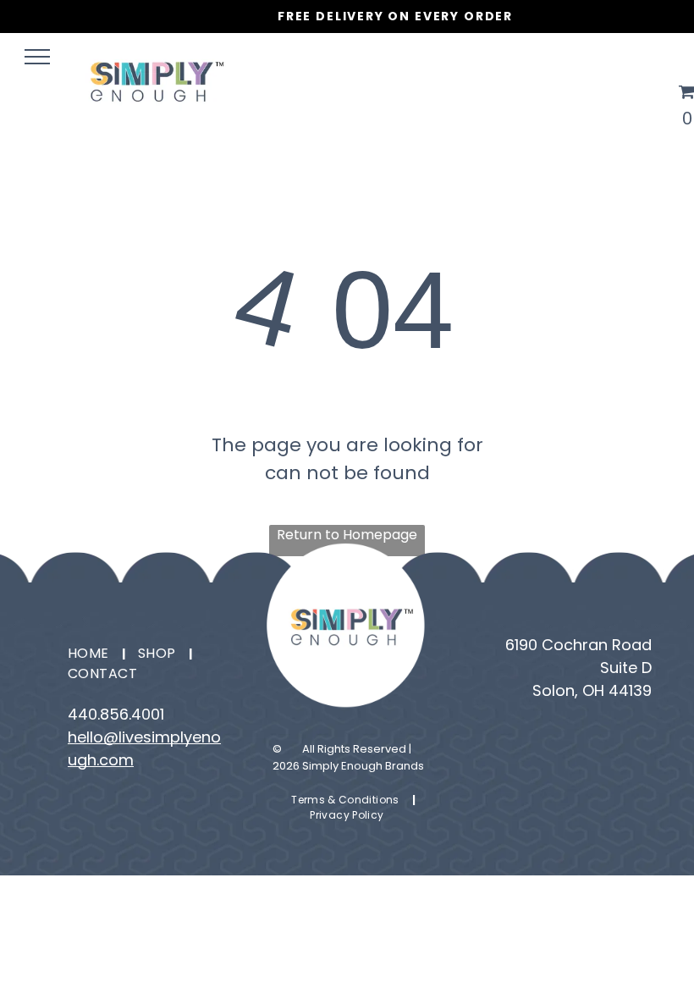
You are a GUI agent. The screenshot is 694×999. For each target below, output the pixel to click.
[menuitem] (90, 653)
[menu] (37, 57)
